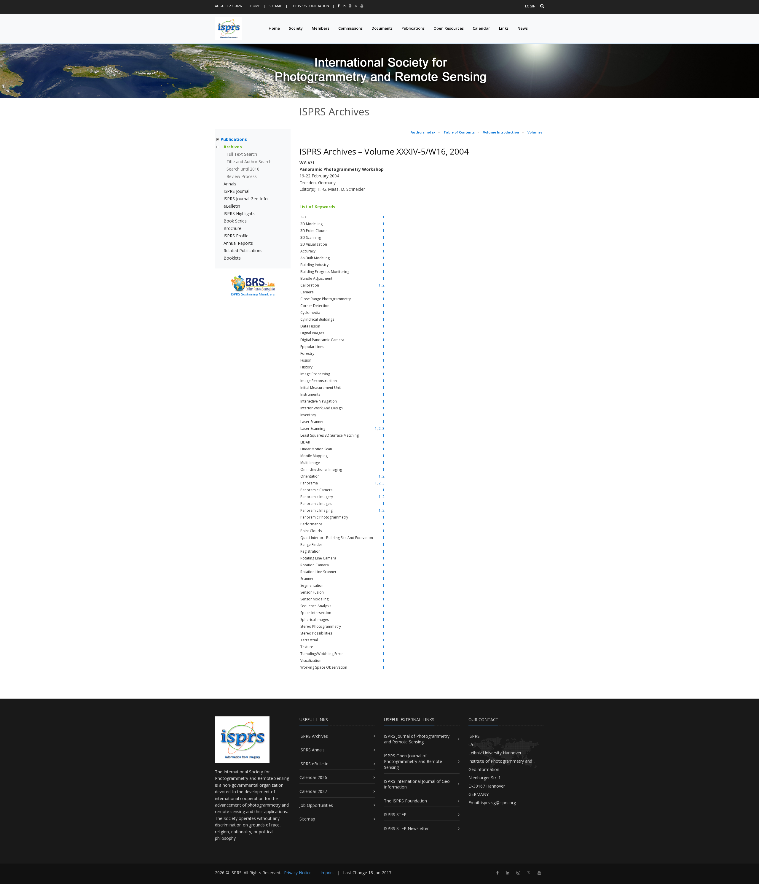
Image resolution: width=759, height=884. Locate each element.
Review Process (242, 176)
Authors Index (423, 132)
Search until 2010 (243, 169)
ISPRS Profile (236, 236)
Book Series (235, 221)
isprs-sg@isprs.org (498, 802)
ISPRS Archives (313, 736)
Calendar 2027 (313, 791)
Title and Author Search (249, 161)
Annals (230, 184)
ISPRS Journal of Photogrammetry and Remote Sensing (416, 739)
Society (296, 28)
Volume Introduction (501, 132)
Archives (233, 147)
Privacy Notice (298, 872)
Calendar (481, 28)
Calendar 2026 (313, 777)
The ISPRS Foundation (310, 6)
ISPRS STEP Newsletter (406, 828)
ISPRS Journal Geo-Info (246, 198)
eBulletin (232, 206)
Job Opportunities (316, 805)
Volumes (534, 132)
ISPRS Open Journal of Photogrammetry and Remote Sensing (413, 761)
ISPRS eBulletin (314, 764)
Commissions (350, 28)
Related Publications (243, 250)
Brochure (232, 228)
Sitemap (275, 6)
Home (255, 6)
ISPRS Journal (236, 191)
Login (530, 6)
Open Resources (448, 28)
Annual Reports (238, 243)
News (522, 28)
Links (503, 28)
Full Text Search (242, 154)
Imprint (327, 872)
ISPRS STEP (395, 814)
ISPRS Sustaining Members (253, 294)
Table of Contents (459, 132)
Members (320, 28)
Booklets (232, 258)
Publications (413, 28)
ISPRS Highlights (239, 213)
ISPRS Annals (312, 750)
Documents (382, 28)
